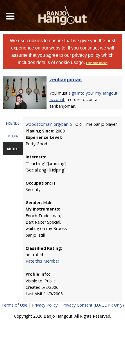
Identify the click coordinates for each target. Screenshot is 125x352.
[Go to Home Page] (62, 15)
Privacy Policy (45, 305)
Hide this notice (97, 63)
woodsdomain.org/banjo (49, 124)
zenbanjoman (65, 79)
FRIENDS (12, 123)
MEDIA (13, 136)
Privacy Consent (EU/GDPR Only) (93, 305)
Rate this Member (42, 261)
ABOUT (13, 148)
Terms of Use (14, 305)
